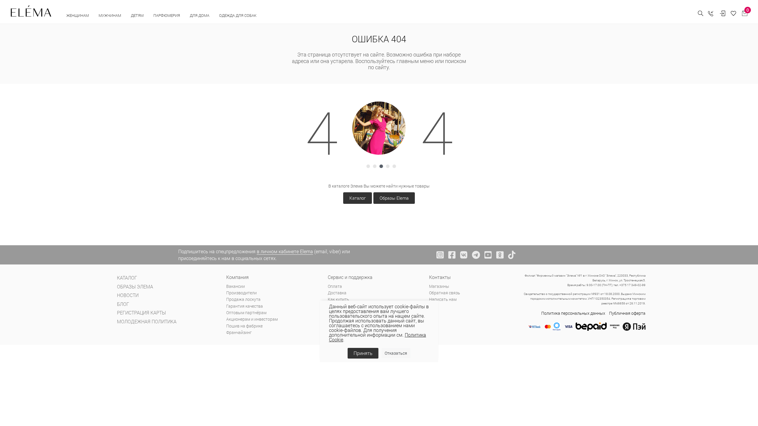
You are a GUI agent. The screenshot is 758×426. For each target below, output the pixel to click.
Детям (137, 15)
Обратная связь (444, 293)
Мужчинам (110, 15)
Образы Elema (394, 198)
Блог (123, 304)
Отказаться (396, 353)
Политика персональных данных (573, 313)
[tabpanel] (379, 128)
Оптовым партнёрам (246, 312)
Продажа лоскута (243, 299)
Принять (363, 353)
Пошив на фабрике (244, 326)
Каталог (357, 198)
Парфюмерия (167, 15)
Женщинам (78, 15)
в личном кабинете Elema (285, 251)
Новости (128, 295)
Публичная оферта (627, 313)
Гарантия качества (244, 306)
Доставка (337, 293)
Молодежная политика (146, 321)
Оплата (335, 286)
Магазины (439, 286)
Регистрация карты (141, 312)
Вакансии (235, 286)
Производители (241, 293)
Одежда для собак (237, 15)
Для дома (200, 15)
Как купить (338, 299)
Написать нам (443, 299)
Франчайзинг (239, 332)
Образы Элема (135, 286)
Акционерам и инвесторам (252, 319)
